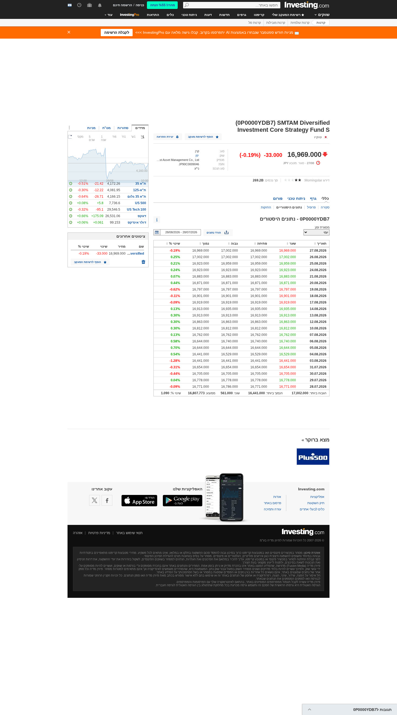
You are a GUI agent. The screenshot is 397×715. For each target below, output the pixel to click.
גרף (313, 198)
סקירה (325, 207)
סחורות (122, 128)
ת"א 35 (140, 184)
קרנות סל (254, 23)
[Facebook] (107, 500)
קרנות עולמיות (300, 23)
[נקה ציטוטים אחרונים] (143, 260)
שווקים (323, 14)
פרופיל (311, 207)
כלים (170, 15)
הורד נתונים (214, 232)
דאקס (142, 216)
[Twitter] (94, 500)
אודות (277, 497)
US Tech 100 (136, 209)
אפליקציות (317, 497)
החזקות (266, 207)
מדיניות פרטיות (99, 533)
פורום (277, 198)
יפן (197, 155)
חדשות (224, 15)
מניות (91, 128)
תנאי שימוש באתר (129, 533)
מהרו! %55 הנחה (162, 5)
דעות (208, 15)
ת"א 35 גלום (136, 196)
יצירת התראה (165, 136)
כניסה (140, 5)
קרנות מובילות (275, 23)
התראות (153, 15)
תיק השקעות (315, 503)
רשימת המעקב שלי (286, 15)
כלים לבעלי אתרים (312, 509)
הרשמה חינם (122, 5)
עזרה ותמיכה (272, 509)
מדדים (140, 128)
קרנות (321, 23)
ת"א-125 (139, 190)
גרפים (241, 15)
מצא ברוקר (317, 440)
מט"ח (106, 128)
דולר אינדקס (137, 222)
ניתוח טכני (189, 15)
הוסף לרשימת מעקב (200, 136)
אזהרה (77, 533)
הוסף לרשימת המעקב (87, 262)
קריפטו (259, 15)
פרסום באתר (272, 503)
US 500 (140, 203)
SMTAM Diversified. (129, 253)
